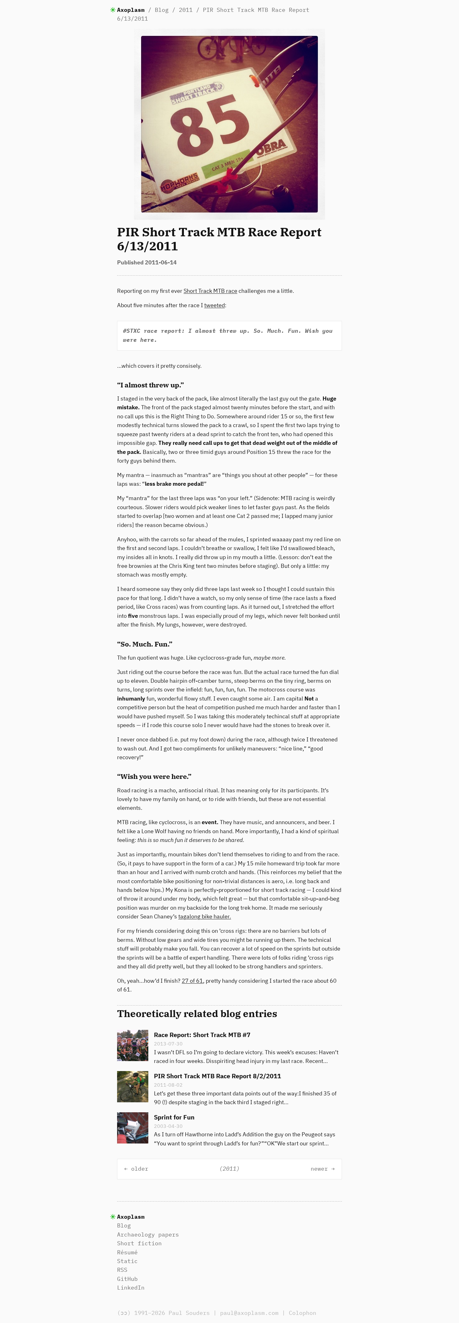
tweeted (214, 305)
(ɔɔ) (124, 1312)
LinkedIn (131, 1287)
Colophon (302, 1312)
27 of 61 (192, 980)
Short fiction (139, 1243)
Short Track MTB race (210, 290)
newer (319, 1169)
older (139, 1169)
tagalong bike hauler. (204, 916)
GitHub (127, 1278)
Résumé (127, 1252)
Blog (162, 9)
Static (127, 1261)
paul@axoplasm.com (249, 1312)
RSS (122, 1269)
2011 (186, 9)
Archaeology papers (148, 1234)
